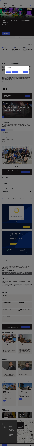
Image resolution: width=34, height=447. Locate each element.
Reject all (15, 72)
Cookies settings (9, 72)
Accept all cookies (25, 72)
